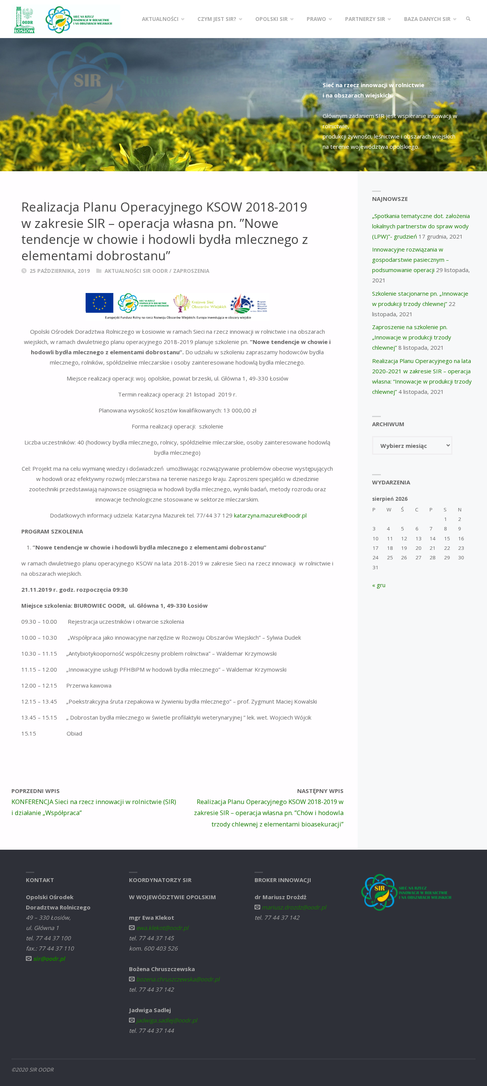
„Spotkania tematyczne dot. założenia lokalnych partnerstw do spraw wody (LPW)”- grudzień (421, 226)
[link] (468, 19)
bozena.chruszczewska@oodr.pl (178, 979)
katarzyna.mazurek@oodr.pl (270, 515)
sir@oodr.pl (49, 958)
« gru (378, 585)
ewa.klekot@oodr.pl (162, 928)
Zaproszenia (191, 271)
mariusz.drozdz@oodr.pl (294, 907)
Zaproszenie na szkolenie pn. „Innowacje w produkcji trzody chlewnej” (411, 337)
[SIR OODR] (65, 19)
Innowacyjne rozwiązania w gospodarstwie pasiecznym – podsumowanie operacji (410, 259)
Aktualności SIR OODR (136, 271)
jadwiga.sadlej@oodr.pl (166, 1020)
